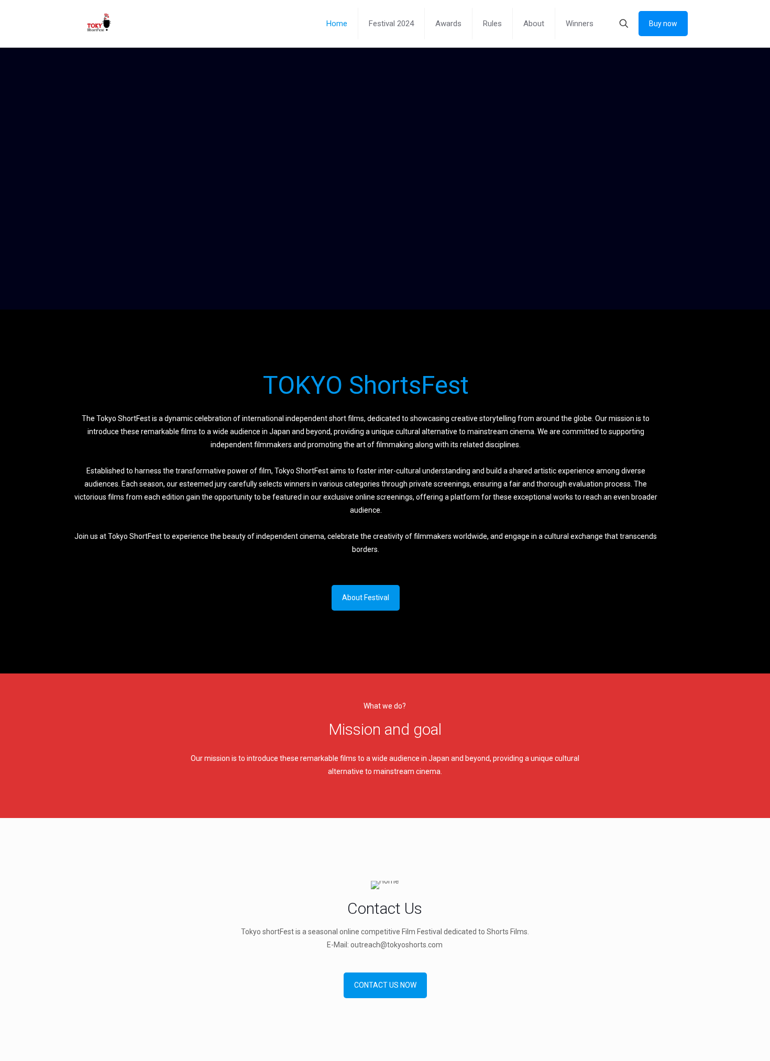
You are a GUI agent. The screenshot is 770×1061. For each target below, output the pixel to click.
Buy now (663, 23)
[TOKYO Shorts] (98, 23)
